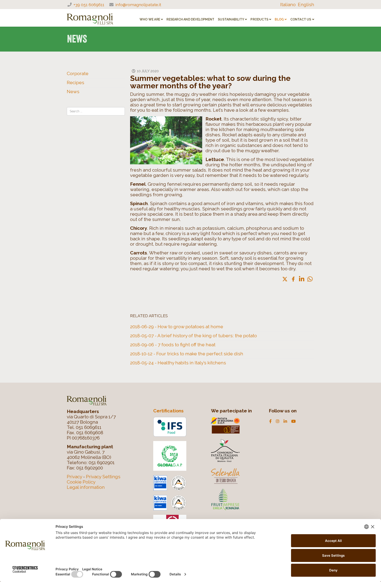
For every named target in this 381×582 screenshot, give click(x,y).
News (73, 91)
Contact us (300, 19)
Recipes (75, 82)
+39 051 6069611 (88, 4)
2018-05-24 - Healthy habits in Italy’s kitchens (178, 362)
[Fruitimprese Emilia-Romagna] (236, 499)
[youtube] (293, 421)
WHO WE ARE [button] (150, 19)
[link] (285, 279)
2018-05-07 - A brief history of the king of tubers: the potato (193, 335)
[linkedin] (285, 421)
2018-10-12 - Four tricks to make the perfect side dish (186, 353)
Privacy (74, 476)
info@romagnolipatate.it (138, 4)
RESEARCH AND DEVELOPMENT (190, 19)
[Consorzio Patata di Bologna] (236, 425)
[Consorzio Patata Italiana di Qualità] (236, 450)
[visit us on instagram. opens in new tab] (277, 421)
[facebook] (270, 421)
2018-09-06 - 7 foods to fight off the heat (172, 344)
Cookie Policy (81, 482)
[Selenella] (236, 476)
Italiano (288, 4)
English (306, 4)
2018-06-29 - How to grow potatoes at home (176, 326)
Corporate (77, 73)
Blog (279, 19)
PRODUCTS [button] (259, 19)
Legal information (86, 487)
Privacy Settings (103, 476)
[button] (310, 279)
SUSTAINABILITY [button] (231, 19)
